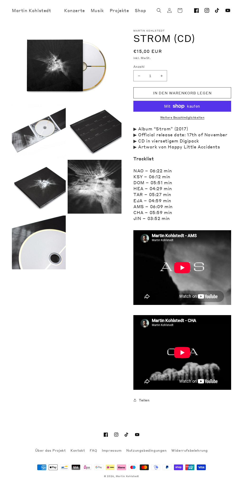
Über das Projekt (51, 450)
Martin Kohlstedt (127, 476)
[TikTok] (217, 10)
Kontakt (78, 450)
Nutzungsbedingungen (147, 450)
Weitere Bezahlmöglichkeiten (182, 117)
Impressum (112, 450)
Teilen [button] (144, 400)
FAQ (94, 450)
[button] (159, 10)
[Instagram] (207, 10)
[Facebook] (196, 10)
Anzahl (139, 66)
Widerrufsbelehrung (189, 450)
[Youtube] (228, 10)
